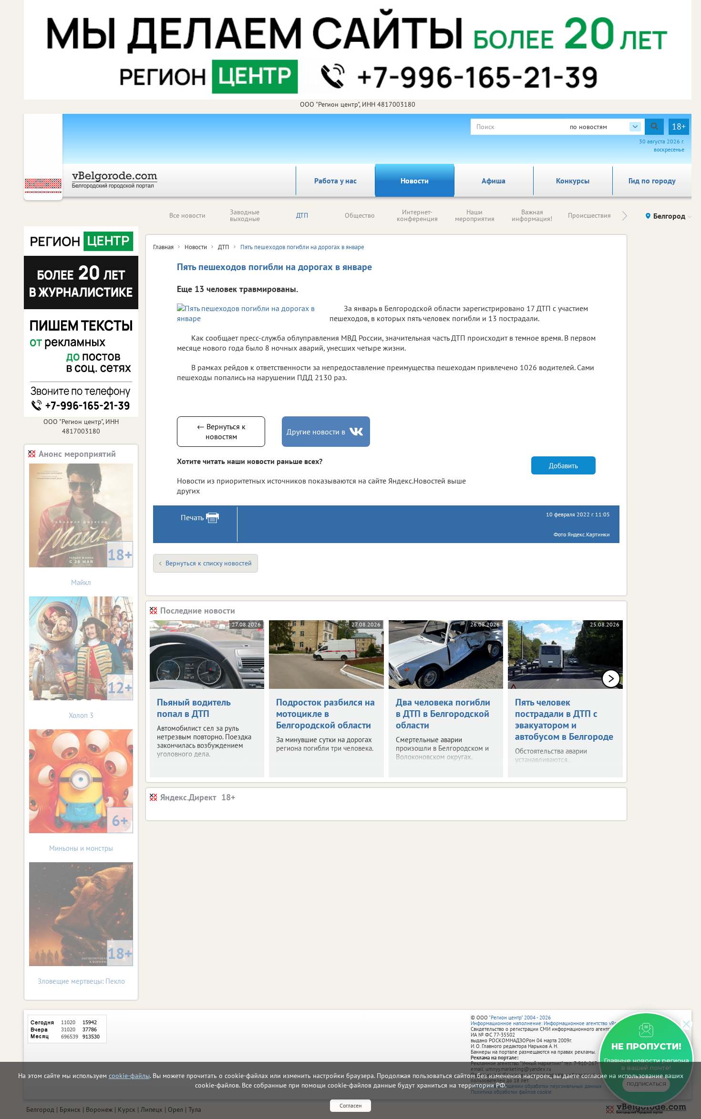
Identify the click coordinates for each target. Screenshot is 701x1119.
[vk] (357, 431)
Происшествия (589, 215)
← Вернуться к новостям (221, 431)
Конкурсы (572, 180)
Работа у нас (335, 180)
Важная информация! (532, 215)
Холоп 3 (101, 698)
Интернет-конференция (417, 215)
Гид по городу (652, 180)
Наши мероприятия (475, 215)
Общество (360, 215)
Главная (163, 247)
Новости (415, 180)
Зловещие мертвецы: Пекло (85, 964)
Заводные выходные (245, 215)
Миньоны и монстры (88, 831)
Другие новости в (316, 431)
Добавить (563, 465)
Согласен (350, 1105)
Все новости (187, 215)
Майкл (102, 565)
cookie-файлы (129, 1075)
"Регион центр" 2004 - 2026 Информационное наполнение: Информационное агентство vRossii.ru (550, 1020)
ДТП (302, 215)
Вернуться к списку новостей (208, 563)
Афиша (493, 180)
